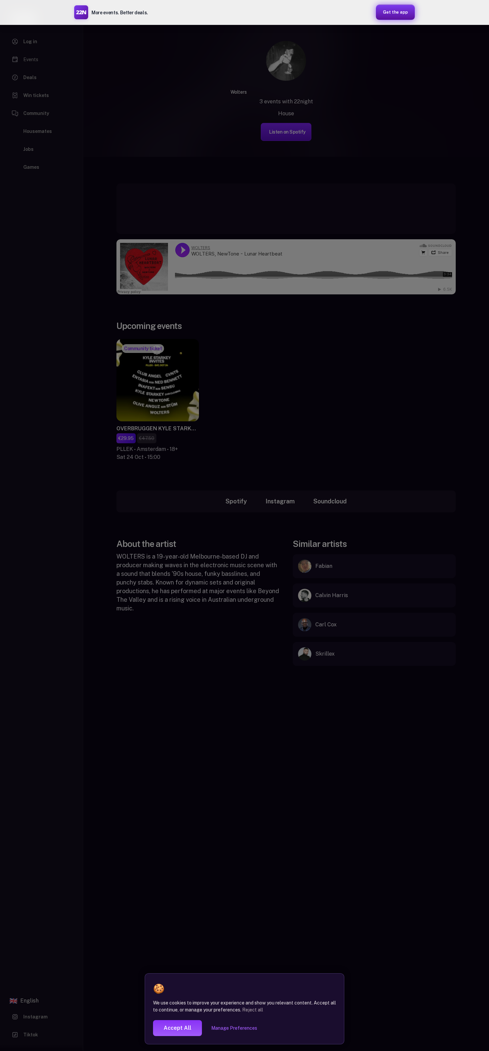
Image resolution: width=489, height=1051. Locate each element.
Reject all (252, 1009)
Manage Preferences (234, 1028)
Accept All (177, 1028)
